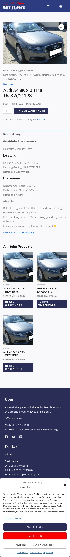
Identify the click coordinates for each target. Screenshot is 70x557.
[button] (65, 484)
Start (5, 70)
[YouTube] (13, 436)
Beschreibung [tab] (11, 134)
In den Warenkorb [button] (13, 304)
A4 (31, 74)
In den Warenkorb (31, 110)
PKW (20, 74)
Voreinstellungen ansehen (35, 544)
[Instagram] (20, 436)
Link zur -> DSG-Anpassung (18, 232)
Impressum (48, 552)
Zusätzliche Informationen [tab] (19, 140)
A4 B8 (37, 74)
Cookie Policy (22, 552)
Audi (26, 74)
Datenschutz (36, 552)
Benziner (46, 74)
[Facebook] (6, 436)
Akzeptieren (35, 527)
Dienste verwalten (13, 518)
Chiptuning (15, 70)
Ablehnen (35, 535)
